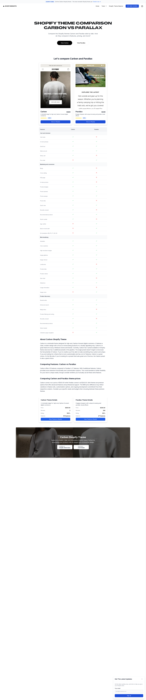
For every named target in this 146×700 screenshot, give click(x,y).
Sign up (129, 695)
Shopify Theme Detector (116, 6)
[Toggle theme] (142, 6)
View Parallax (81, 43)
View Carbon (65, 43)
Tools (103, 6)
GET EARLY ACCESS (132, 6)
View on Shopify (55, 121)
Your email (117, 688)
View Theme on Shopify (55, 419)
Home (97, 6)
